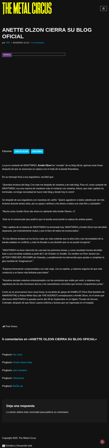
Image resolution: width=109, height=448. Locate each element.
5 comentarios (38, 42)
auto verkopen (20, 370)
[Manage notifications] (102, 442)
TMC (8, 42)
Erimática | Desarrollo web (18, 445)
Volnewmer (18, 378)
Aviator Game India (22, 362)
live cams (17, 354)
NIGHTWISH (37, 151)
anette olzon (21, 151)
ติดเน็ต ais (18, 386)
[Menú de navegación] (103, 8)
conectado (34, 412)
